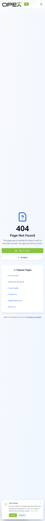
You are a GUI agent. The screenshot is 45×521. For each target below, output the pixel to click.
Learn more (34, 511)
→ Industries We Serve (15, 282)
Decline (22, 515)
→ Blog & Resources (14, 300)
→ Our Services (12, 275)
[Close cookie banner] (40, 503)
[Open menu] (41, 4)
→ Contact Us (11, 294)
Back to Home (24, 250)
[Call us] (26, 4)
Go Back (24, 257)
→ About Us (11, 307)
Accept (13, 515)
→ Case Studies (12, 288)
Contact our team (34, 317)
